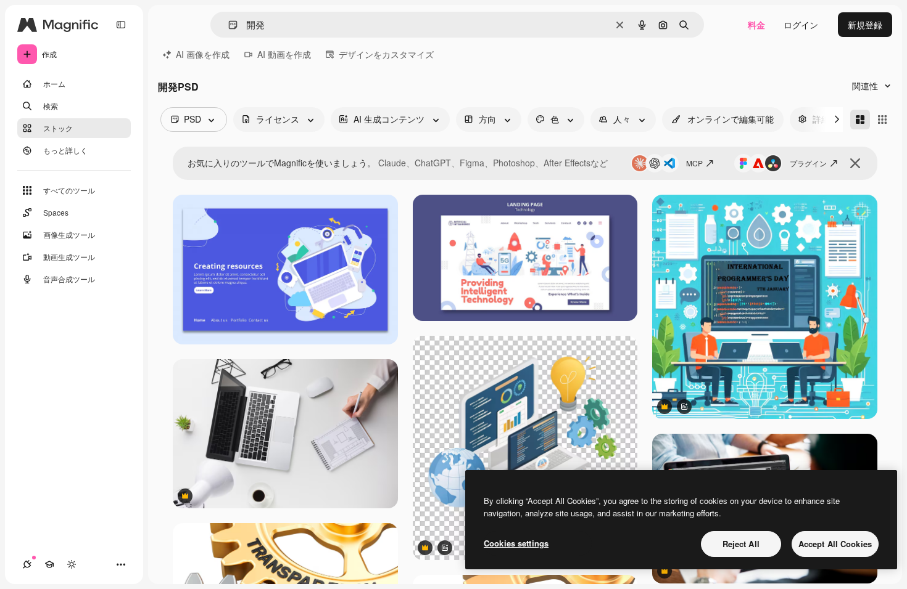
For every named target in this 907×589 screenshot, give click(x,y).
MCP (694, 163)
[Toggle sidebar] (121, 25)
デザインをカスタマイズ (386, 54)
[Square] (882, 119)
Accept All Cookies (835, 544)
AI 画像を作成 (203, 54)
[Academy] (49, 564)
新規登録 (865, 24)
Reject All (741, 544)
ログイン (801, 24)
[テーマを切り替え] (71, 564)
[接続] (27, 564)
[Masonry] (860, 119)
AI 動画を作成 (284, 54)
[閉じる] (855, 163)
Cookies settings (516, 543)
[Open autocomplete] (228, 25)
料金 (756, 24)
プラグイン (808, 163)
